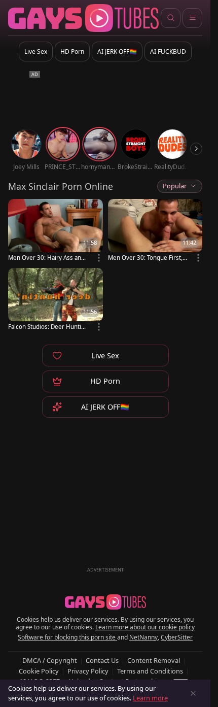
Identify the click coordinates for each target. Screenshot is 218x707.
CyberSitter (177, 637)
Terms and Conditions (150, 671)
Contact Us (102, 660)
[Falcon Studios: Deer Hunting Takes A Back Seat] (55, 300)
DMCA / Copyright (49, 660)
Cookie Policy (39, 671)
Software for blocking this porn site (67, 637)
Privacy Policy (87, 671)
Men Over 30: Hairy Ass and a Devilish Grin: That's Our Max (47, 257)
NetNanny (143, 637)
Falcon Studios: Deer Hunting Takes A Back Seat (46, 326)
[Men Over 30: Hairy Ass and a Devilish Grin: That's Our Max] (55, 231)
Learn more (150, 697)
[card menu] (99, 258)
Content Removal (153, 660)
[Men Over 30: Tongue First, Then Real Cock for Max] (155, 231)
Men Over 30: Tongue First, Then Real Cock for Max (147, 257)
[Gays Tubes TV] (105, 602)
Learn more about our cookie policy (145, 627)
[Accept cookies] (193, 693)
